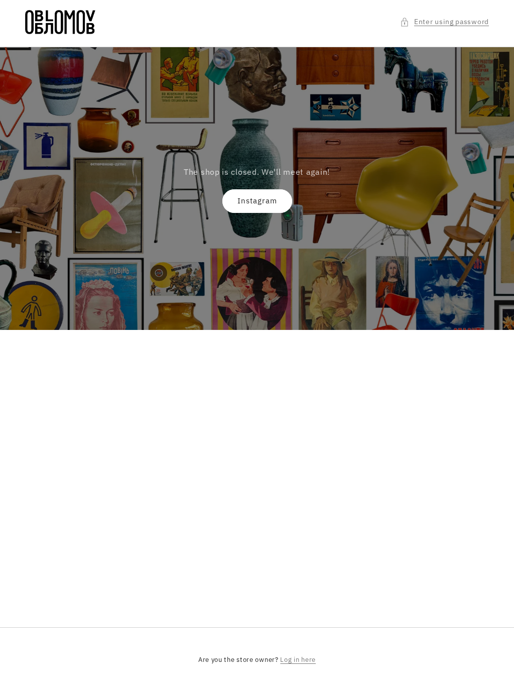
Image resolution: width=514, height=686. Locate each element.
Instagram (257, 200)
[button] (444, 22)
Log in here (298, 659)
